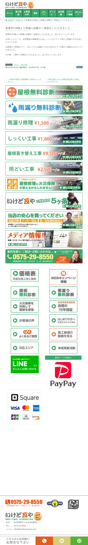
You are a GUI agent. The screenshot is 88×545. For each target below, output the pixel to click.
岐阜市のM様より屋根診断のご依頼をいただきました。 (24, 80)
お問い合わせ (78, 13)
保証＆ (44, 13)
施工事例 (18, 13)
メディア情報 (70, 13)
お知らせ (16, 65)
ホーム (10, 13)
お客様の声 (27, 13)
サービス (52, 13)
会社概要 (61, 13)
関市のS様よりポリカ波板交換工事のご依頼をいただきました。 (63, 80)
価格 (35, 13)
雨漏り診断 (24, 65)
